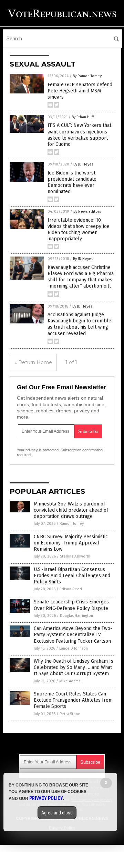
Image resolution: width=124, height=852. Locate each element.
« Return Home (33, 362)
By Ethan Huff (83, 117)
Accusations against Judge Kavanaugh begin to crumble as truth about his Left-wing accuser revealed (79, 324)
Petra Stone (70, 714)
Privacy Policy (46, 798)
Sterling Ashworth (75, 556)
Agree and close (57, 812)
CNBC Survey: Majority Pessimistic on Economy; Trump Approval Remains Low (71, 543)
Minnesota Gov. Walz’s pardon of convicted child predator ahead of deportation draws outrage (71, 510)
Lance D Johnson (73, 648)
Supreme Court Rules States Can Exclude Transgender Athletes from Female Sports (73, 700)
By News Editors (87, 211)
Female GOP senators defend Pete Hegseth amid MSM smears (80, 91)
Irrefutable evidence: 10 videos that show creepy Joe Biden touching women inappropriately (79, 229)
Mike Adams (69, 681)
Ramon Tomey (72, 523)
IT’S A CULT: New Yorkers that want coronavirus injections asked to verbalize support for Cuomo (79, 134)
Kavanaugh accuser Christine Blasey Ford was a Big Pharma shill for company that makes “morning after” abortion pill (81, 276)
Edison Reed (71, 589)
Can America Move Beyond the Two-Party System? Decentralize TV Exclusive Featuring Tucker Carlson (73, 634)
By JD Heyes (83, 164)
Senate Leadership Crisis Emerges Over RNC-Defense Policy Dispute (71, 605)
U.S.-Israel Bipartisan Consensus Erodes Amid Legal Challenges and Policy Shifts (72, 576)
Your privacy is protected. (38, 450)
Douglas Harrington (76, 615)
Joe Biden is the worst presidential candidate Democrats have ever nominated (72, 182)
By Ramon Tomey (87, 76)
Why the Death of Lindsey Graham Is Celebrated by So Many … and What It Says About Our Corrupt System (73, 667)
